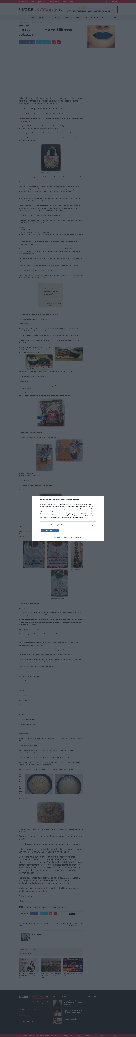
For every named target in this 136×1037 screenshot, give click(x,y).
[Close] (100, 500)
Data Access (68, 537)
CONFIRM (50, 530)
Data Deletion (58, 537)
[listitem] (68, 525)
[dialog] (68, 518)
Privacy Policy (78, 537)
